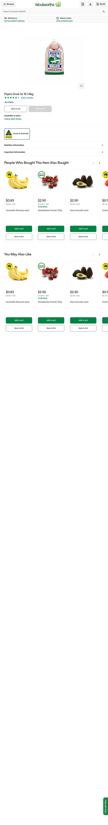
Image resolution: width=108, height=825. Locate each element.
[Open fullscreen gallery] (81, 86)
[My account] (90, 4)
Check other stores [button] (12, 119)
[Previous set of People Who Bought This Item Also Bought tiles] (93, 163)
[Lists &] (83, 4)
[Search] (104, 11)
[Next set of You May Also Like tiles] (99, 254)
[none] (90, 4)
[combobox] (54, 11)
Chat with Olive (106, 806)
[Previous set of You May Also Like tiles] (93, 254)
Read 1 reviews (27, 98)
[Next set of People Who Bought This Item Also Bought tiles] (99, 163)
